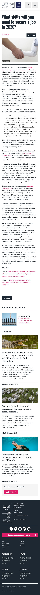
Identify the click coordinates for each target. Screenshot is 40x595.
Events (22, 541)
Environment (7, 554)
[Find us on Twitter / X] (15, 529)
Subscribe (10, 492)
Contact (22, 545)
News (3, 548)
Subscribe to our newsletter (19, 535)
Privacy (12, 591)
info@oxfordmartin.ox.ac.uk (21, 516)
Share (33, 35)
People (22, 543)
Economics (24, 569)
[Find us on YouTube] (28, 529)
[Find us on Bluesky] (20, 529)
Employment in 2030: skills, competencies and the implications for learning (16, 282)
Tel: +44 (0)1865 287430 (20, 519)
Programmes (5, 543)
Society (5, 569)
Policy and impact (7, 558)
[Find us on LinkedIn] (11, 529)
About (3, 541)
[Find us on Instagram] (24, 529)
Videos (4, 563)
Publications (5, 545)
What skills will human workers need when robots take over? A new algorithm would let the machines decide (19, 274)
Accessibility (5, 591)
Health (22, 554)
